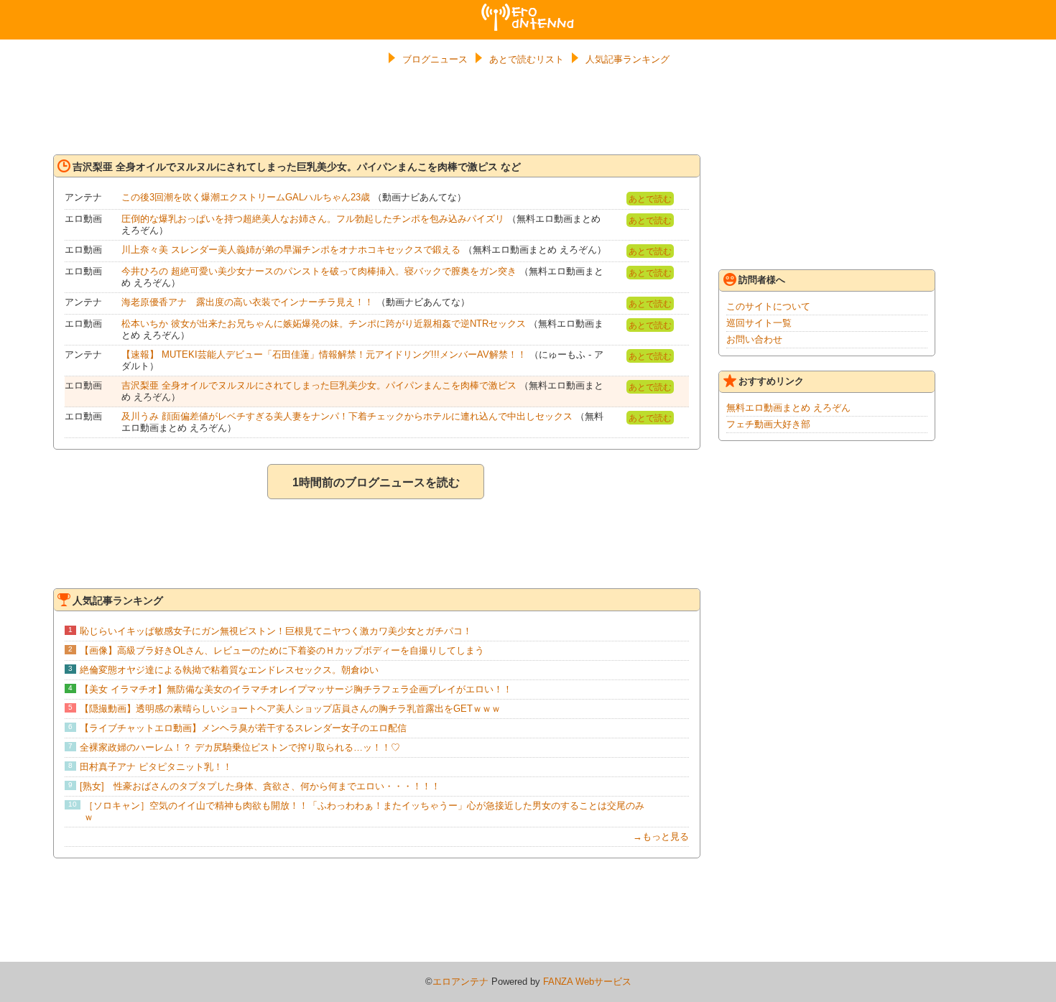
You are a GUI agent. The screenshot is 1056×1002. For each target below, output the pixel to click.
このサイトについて (768, 306)
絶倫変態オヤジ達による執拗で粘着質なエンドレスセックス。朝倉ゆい (229, 669)
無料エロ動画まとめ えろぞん (788, 407)
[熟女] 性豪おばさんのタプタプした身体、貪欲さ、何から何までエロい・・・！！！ (260, 786)
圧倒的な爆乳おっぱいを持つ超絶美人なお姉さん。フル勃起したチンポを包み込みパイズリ (312, 218)
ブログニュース (435, 59)
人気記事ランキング (627, 59)
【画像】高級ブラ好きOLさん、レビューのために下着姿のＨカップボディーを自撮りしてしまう (282, 650)
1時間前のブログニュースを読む (376, 482)
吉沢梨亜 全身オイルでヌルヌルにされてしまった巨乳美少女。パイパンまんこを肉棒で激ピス (319, 385)
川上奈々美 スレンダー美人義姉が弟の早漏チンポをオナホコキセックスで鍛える (290, 249)
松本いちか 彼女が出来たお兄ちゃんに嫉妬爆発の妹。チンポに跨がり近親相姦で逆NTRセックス (323, 323)
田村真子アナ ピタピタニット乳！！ (156, 766)
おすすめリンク (771, 381)
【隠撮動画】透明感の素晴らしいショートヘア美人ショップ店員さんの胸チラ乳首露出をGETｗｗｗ (290, 708)
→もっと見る (661, 836)
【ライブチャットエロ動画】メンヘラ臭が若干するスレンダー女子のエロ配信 (243, 728)
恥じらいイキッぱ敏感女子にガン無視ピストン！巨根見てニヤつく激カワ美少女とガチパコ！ (276, 631)
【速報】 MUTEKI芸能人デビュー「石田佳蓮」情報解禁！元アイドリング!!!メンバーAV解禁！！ (324, 354)
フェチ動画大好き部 (768, 424)
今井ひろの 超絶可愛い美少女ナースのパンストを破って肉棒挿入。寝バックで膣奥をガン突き (319, 271)
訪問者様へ (761, 279)
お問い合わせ (754, 339)
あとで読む (650, 199)
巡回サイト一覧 (759, 322)
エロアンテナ (528, 9)
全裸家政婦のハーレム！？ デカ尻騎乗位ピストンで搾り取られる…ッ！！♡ (240, 747)
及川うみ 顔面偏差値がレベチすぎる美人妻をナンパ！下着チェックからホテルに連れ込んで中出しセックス (347, 416)
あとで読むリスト (526, 59)
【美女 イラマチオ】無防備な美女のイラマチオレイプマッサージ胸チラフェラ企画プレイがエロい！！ (296, 689)
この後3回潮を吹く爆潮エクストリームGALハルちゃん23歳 (245, 197)
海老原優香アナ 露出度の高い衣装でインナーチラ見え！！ (247, 302)
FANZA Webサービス (587, 981)
